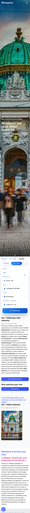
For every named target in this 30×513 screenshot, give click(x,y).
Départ (5, 268)
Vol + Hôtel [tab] (16, 263)
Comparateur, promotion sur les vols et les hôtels (15, 142)
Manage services (3, 509)
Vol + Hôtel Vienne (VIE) (15, 379)
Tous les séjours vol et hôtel (8, 407)
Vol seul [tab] (6, 263)
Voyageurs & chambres (9, 300)
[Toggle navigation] (27, 3)
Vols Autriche (15, 389)
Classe (5, 292)
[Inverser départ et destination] (24, 275)
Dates (4, 284)
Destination (6, 276)
